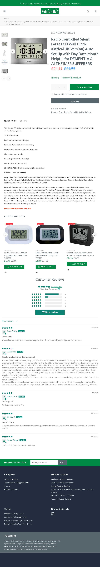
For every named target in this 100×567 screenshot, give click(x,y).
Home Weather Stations (60, 486)
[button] (37, 294)
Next (45, 51)
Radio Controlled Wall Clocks (15, 517)
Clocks (7, 486)
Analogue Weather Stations (62, 479)
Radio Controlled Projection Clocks (18, 524)
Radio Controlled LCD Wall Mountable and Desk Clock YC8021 (47, 255)
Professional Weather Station (62, 496)
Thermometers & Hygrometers (16, 483)
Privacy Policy (27, 546)
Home (6, 18)
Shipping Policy (49, 546)
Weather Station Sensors (61, 499)
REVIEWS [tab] (24, 121)
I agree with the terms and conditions (70, 94)
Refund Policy (38, 546)
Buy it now (75, 101)
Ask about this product (71, 78)
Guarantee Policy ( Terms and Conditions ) (19, 549)
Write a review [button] (50, 312)
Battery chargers (11, 489)
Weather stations (11, 479)
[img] (7, 328)
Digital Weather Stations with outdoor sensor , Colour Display (72, 490)
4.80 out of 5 (56, 287)
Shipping (55, 78)
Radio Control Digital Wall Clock (77, 112)
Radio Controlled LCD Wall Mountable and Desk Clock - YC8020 (16, 255)
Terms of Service (41, 549)
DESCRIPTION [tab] (10, 121)
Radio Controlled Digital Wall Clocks (18, 520)
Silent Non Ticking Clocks (14, 514)
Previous (13, 51)
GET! (62, 463)
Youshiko (62, 109)
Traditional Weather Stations (62, 483)
